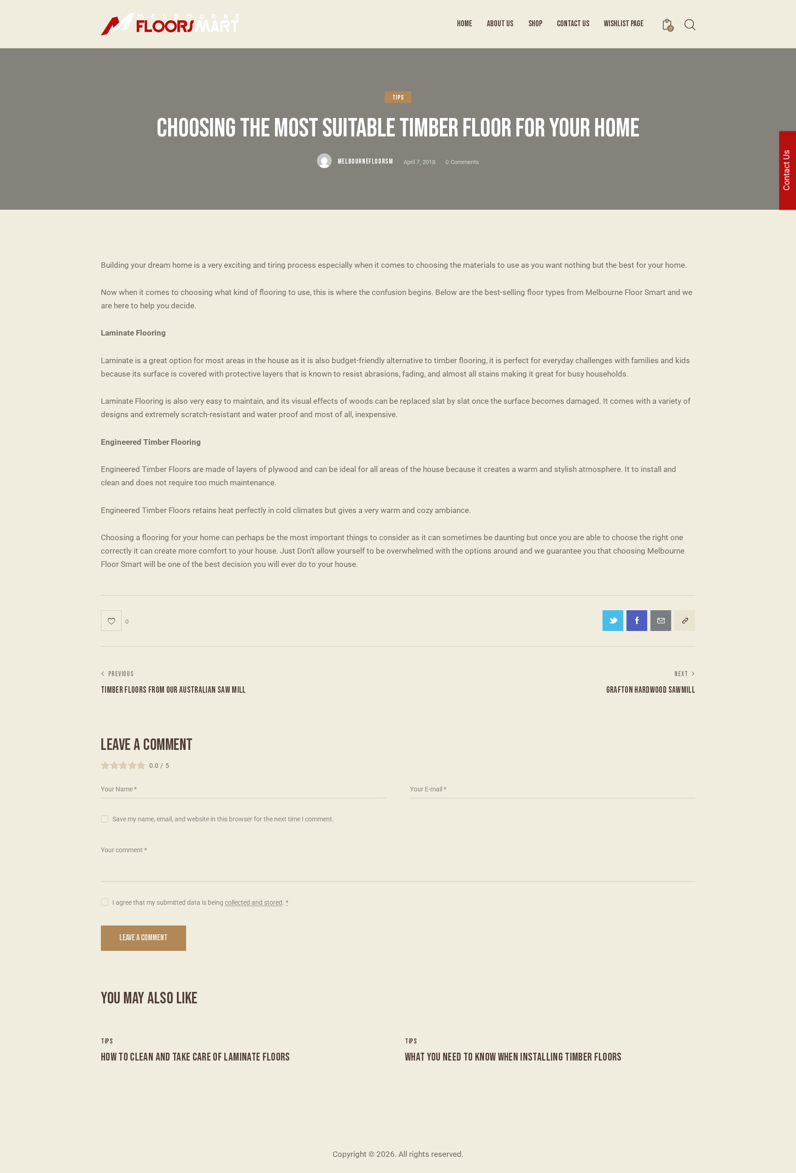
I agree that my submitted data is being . (200, 902)
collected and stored (253, 902)
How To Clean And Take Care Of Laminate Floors (195, 1057)
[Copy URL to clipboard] (684, 620)
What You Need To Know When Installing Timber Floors (513, 1057)
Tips (398, 97)
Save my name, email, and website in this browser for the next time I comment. (223, 819)
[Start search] (689, 25)
